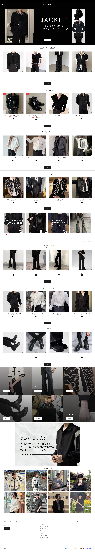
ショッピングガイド (43, 522)
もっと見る (47, 83)
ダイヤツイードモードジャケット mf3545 (59, 199)
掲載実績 (41, 533)
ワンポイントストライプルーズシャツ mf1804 (13, 157)
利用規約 (41, 530)
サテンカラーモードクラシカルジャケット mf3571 (82, 313)
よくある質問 (42, 524)
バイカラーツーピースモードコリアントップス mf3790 (82, 73)
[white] (82, 118)
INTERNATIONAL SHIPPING (45, 535)
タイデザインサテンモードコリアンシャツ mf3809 (36, 313)
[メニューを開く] (2, 4)
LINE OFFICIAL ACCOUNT (44, 537)
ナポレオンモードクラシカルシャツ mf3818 (82, 115)
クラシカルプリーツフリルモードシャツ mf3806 (59, 313)
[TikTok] (77, 521)
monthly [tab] (51, 49)
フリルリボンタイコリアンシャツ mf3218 (82, 157)
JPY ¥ (78, 4)
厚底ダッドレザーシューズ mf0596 (13, 354)
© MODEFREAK (7, 548)
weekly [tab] (43, 49)
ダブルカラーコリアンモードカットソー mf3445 (36, 73)
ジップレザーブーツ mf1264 (82, 354)
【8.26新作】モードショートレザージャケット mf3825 (13, 115)
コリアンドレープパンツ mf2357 (59, 73)
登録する (6, 528)
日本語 (82, 4)
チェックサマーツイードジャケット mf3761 (13, 199)
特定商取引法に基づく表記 (44, 528)
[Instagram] (72, 521)
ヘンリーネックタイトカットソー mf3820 (59, 115)
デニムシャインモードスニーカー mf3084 (59, 354)
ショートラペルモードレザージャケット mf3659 (82, 199)
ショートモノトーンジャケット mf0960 (13, 73)
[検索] (4, 4)
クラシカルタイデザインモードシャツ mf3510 (36, 157)
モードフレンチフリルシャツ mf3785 (59, 157)
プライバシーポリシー (44, 526)
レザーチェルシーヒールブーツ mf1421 (36, 354)
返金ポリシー (42, 531)
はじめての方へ (42, 521)
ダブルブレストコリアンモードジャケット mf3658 (36, 199)
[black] (13, 118)
